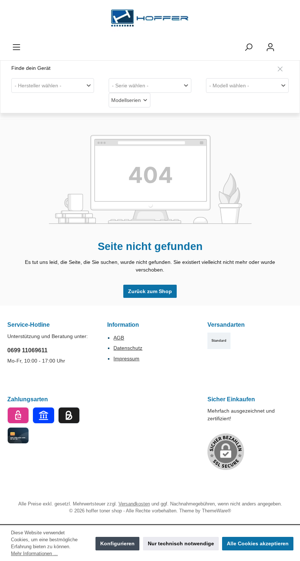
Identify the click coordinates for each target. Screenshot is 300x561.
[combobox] (52, 85)
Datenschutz (127, 348)
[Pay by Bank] (43, 415)
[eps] (18, 415)
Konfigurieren (117, 543)
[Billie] (69, 415)
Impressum (126, 358)
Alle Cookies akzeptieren (258, 543)
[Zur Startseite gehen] (150, 20)
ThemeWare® (216, 510)
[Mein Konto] (270, 47)
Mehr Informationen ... (34, 553)
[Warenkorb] (288, 44)
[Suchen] (248, 47)
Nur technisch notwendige (181, 543)
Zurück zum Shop (150, 291)
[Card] (18, 435)
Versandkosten (134, 504)
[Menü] (16, 47)
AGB (118, 338)
